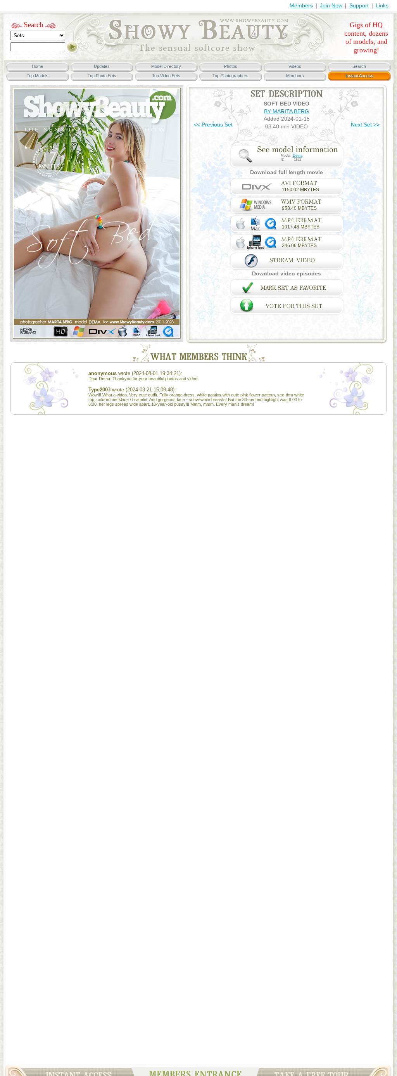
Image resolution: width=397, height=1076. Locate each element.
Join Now (331, 5)
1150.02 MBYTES (300, 189)
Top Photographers (230, 75)
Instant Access (359, 75)
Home (37, 66)
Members (301, 5)
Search (33, 25)
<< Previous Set (213, 124)
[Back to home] (198, 52)
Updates (102, 66)
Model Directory (166, 66)
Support (359, 5)
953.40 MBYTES (299, 208)
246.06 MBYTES (299, 245)
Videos (294, 66)
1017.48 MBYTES (300, 227)
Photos (230, 66)
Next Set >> (365, 124)
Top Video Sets (166, 75)
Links (382, 5)
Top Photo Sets (102, 75)
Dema (297, 155)
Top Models (37, 75)
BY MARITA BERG (286, 111)
